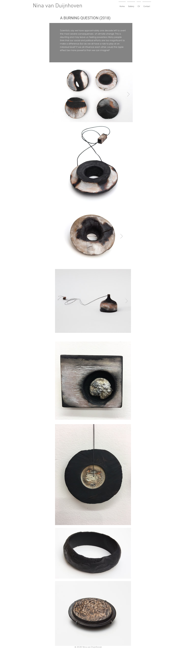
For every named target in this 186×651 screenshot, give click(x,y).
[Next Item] (128, 94)
